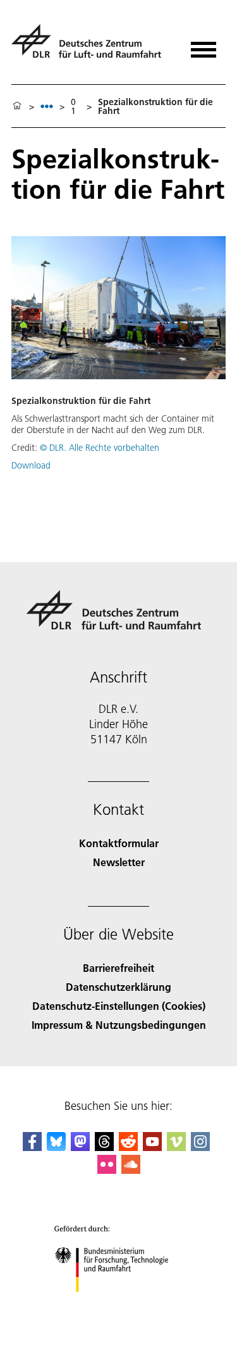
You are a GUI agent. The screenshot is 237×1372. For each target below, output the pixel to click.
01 (73, 106)
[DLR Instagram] (200, 1147)
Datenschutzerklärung (118, 986)
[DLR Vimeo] (176, 1147)
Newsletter (119, 862)
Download (31, 465)
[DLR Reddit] (128, 1147)
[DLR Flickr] (106, 1169)
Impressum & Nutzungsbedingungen (119, 1024)
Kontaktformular (119, 843)
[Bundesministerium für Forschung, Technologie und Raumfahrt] (118, 1304)
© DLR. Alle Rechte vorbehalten (99, 447)
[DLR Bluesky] (56, 1147)
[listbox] (46, 106)
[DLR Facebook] (32, 1147)
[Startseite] (17, 106)
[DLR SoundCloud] (130, 1169)
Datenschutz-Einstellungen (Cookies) (118, 1005)
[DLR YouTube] (152, 1147)
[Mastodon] (80, 1147)
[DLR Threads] (104, 1147)
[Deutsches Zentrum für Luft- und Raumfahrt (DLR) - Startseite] (91, 46)
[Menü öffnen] (203, 45)
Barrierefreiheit (118, 967)
